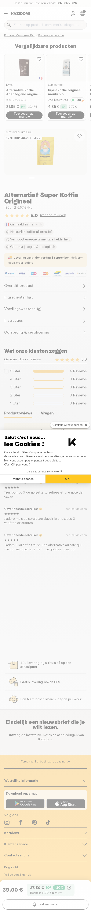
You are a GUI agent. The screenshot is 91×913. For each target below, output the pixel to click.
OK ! (68, 478)
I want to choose (23, 478)
